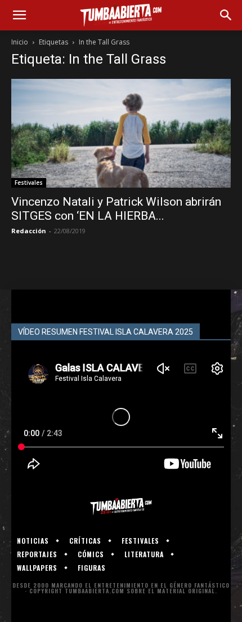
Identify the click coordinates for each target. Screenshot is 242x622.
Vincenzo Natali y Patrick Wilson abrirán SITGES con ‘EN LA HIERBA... (116, 209)
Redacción (28, 230)
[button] (19, 15)
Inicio (19, 42)
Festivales (29, 182)
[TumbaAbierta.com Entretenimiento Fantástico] (121, 506)
